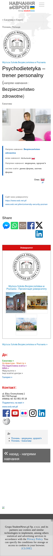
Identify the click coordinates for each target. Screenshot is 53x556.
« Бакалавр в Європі (12, 20)
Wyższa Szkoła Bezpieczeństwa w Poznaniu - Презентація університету (26, 287)
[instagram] (33, 416)
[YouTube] (15, 416)
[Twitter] (39, 227)
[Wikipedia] (6, 424)
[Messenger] (6, 228)
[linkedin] (42, 416)
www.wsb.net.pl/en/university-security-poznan (26, 204)
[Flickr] (24, 416)
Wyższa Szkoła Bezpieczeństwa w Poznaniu (24, 62)
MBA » (5, 368)
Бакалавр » (8, 360)
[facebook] (6, 416)
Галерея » (7, 377)
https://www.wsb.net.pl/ (15, 200)
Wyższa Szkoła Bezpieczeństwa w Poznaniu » (24, 344)
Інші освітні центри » (12, 373)
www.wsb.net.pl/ (10, 406)
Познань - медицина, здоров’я (26, 438)
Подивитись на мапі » (13, 402)
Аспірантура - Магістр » (14, 363)
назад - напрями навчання (20, 455)
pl (42, 182)
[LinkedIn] (39, 236)
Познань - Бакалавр (21, 440)
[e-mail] (22, 228)
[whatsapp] (14, 228)
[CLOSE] (26, 548)
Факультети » (9, 370)
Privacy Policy (35, 539)
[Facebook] (31, 228)
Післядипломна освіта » (14, 365)
